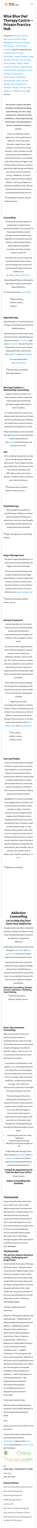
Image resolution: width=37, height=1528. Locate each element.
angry (12, 1067)
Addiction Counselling (18, 914)
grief (22, 275)
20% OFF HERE (9, 1477)
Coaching (7, 50)
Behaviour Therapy (23, 43)
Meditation (22, 70)
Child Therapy (21, 46)
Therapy (16, 87)
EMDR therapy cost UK (12, 1500)
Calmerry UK (8, 1504)
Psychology (21, 77)
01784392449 (9, 1441)
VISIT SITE (7, 1473)
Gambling (26, 990)
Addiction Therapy (20, 36)
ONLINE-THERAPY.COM (18, 1469)
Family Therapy (10, 63)
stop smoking (26, 354)
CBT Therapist (9, 46)
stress (27, 275)
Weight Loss (8, 91)
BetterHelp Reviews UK (12, 1495)
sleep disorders (25, 726)
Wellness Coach (20, 91)
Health (27, 63)
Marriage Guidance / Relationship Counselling (16, 388)
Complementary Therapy (13, 53)
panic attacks (13, 344)
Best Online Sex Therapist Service (16, 1513)
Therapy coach (26, 87)
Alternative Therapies (12, 39)
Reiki (18, 81)
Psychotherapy (9, 81)
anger (17, 275)
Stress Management (18, 84)
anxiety (11, 275)
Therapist (7, 87)
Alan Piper (19, 950)
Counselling (8, 56)
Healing (20, 63)
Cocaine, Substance (12, 990)
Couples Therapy (21, 56)
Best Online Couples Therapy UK (16, 1508)
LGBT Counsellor (10, 70)
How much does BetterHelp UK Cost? (18, 1487)
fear (25, 340)
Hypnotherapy (27, 67)
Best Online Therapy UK (12, 1491)
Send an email (27, 1445)
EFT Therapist (26, 60)
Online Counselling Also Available (18, 1182)
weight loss (12, 354)
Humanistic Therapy (12, 67)
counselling (25, 292)
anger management (25, 592)
